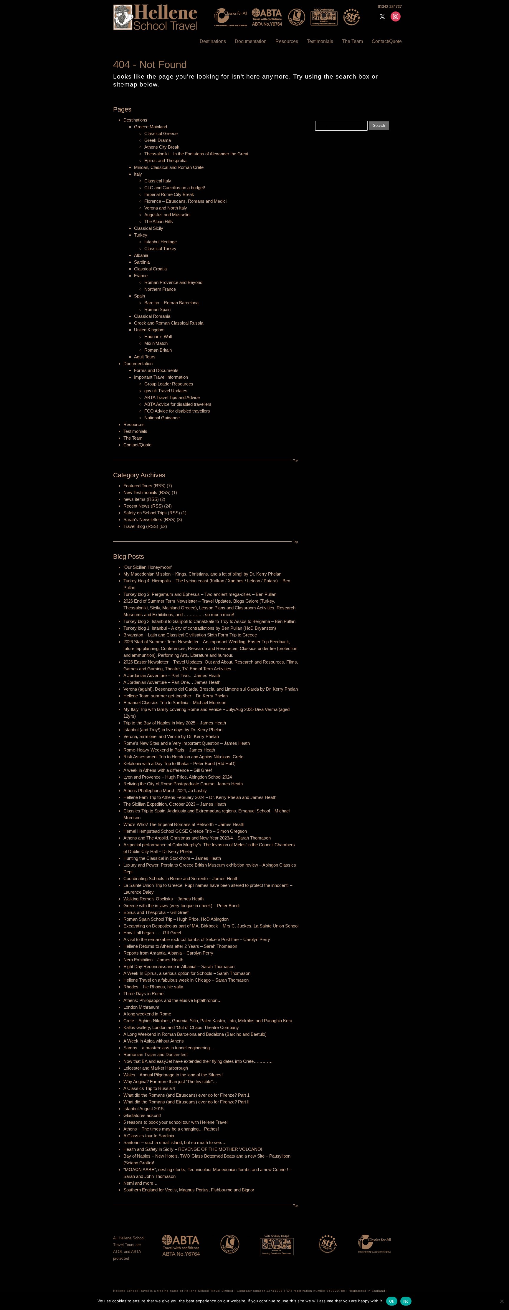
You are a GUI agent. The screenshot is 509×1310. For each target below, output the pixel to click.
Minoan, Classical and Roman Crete (169, 167)
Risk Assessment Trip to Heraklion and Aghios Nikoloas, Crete (183, 756)
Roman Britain (158, 350)
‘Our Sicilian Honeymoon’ (147, 567)
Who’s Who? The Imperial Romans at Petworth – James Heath (183, 824)
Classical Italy (157, 180)
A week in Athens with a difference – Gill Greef (167, 770)
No (406, 1301)
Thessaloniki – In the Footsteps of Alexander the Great (196, 153)
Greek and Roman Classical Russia (168, 322)
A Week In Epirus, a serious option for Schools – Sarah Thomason (186, 973)
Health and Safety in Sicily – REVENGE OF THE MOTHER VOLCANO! (192, 1149)
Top (295, 460)
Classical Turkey (160, 248)
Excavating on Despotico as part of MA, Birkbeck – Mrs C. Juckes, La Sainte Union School (210, 925)
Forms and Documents (156, 370)
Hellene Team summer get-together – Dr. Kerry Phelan (175, 695)
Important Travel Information (161, 377)
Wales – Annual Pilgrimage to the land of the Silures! (173, 1074)
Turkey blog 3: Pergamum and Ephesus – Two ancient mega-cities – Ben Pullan (199, 594)
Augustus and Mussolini (167, 214)
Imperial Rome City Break (169, 194)
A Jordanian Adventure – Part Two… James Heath (171, 675)
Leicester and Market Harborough (155, 1067)
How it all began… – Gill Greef (152, 932)
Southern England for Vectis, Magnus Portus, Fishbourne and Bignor (188, 1189)
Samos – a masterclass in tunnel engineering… (168, 1047)
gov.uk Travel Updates (165, 390)
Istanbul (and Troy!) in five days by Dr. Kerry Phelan (172, 729)
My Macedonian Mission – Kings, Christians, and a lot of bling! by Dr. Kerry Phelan (202, 573)
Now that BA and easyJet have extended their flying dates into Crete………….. (198, 1061)
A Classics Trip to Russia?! (149, 1088)
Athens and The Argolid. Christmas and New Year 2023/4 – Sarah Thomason (197, 837)
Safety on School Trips (145, 512)
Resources (286, 41)
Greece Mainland (150, 126)
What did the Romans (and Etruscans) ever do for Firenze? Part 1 (186, 1095)
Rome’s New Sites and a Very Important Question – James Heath (186, 743)
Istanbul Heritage (160, 241)
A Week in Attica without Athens (153, 1040)
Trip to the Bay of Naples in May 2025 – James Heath (174, 722)
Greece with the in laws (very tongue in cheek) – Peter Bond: (181, 905)
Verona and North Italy (165, 207)
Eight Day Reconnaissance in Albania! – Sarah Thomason (178, 966)
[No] (502, 1301)
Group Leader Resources (168, 383)
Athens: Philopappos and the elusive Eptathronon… (172, 1000)
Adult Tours (145, 356)
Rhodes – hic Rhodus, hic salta (153, 986)
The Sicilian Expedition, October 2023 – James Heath (174, 804)
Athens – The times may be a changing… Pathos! (171, 1128)
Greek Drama (157, 140)
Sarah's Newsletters (142, 519)
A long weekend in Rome (147, 1013)
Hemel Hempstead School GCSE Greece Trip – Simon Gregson (185, 831)
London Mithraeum (141, 1007)
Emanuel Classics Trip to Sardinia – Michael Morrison (174, 702)
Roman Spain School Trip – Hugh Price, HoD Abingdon (176, 919)
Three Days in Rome (143, 993)
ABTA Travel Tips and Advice (172, 397)
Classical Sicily (148, 228)
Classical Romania (152, 316)
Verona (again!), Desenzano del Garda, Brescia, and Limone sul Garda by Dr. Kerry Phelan (210, 688)
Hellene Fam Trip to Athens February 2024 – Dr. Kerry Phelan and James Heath (199, 797)
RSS (159, 485)
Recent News (136, 505)
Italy (138, 174)
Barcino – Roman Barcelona (171, 302)
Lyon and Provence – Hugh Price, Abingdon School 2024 (177, 776)
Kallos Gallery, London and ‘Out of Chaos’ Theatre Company (181, 1027)
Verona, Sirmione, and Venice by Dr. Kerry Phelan (171, 736)
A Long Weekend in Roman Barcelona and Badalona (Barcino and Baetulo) (195, 1034)
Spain (139, 295)
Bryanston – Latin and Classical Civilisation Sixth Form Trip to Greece (190, 634)
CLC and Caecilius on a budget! (174, 187)
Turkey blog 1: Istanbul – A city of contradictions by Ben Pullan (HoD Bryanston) (199, 628)
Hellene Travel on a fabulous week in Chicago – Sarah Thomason (186, 980)
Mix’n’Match (156, 343)
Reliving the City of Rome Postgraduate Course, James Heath (183, 783)
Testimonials (320, 41)
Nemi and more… (140, 1183)
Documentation (251, 41)
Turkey (140, 234)
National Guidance (162, 417)
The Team (352, 41)
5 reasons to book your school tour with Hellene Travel (175, 1122)
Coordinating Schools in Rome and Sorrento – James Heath (180, 878)
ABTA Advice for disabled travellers (177, 404)
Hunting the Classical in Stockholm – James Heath (172, 858)
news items (134, 499)
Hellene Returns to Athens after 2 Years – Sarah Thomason (180, 946)
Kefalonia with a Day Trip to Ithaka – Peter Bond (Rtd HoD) (179, 763)
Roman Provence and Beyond (173, 282)
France (141, 275)
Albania (141, 255)
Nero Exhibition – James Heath (153, 959)
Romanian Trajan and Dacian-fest (155, 1054)
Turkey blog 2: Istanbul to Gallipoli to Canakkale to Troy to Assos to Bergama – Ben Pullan (209, 621)
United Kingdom (149, 329)
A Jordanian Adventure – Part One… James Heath (171, 682)
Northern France (160, 289)
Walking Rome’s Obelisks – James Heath (163, 898)
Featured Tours (137, 485)
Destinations (213, 41)
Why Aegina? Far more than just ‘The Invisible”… (170, 1081)
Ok (391, 1301)
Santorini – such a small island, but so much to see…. (175, 1142)
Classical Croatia (150, 268)
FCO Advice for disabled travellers (177, 410)
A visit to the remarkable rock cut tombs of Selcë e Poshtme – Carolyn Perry (196, 939)
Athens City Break (161, 146)
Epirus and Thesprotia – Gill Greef (156, 912)
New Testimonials (140, 492)
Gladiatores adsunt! (142, 1115)
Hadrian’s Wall (158, 336)
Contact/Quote (387, 41)
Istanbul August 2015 (143, 1108)
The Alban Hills (158, 221)
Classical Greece (161, 133)
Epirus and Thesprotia (165, 160)
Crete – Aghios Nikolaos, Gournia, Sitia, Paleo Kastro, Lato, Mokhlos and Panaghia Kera (207, 1020)
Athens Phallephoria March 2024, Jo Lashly (165, 790)
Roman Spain (157, 309)
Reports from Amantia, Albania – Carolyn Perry (168, 952)
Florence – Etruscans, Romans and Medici (185, 201)
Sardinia (142, 262)
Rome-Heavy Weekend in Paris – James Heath (169, 749)
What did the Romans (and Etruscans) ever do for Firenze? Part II (186, 1101)
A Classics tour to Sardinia (148, 1135)
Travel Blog (134, 526)
